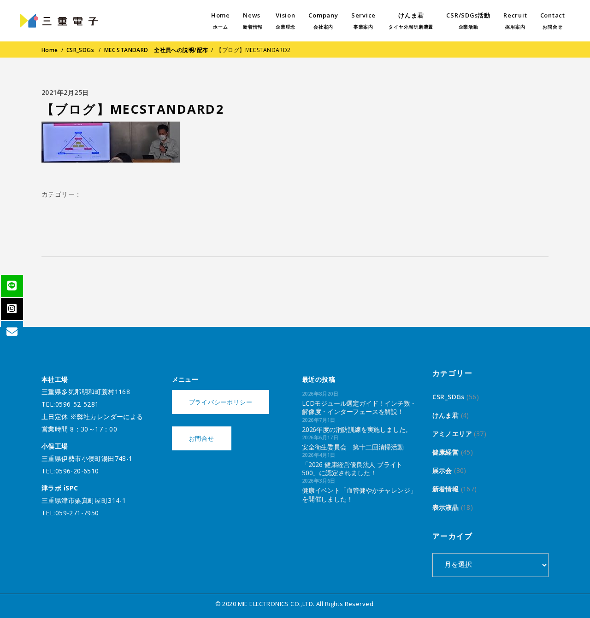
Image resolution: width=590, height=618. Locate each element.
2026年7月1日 (319, 419)
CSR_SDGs (80, 50)
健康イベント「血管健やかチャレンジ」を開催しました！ (359, 494)
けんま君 (445, 415)
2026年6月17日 (320, 437)
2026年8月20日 (320, 393)
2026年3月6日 (319, 480)
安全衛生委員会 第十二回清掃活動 (353, 447)
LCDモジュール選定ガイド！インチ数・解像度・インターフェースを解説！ (359, 407)
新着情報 (445, 488)
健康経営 (445, 452)
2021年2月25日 (65, 92)
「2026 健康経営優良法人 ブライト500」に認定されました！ (352, 468)
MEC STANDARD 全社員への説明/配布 (156, 50)
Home (49, 50)
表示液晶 (445, 507)
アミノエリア (452, 433)
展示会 (442, 470)
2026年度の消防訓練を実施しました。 (357, 429)
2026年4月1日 (319, 454)
